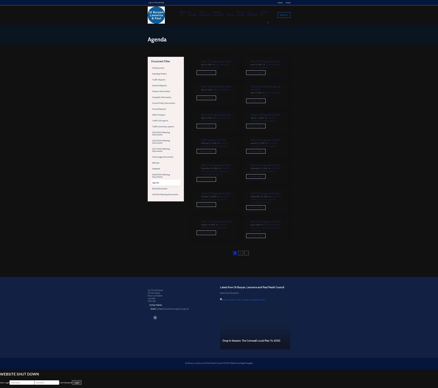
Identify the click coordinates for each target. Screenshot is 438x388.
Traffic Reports (158, 79)
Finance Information (161, 91)
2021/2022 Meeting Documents (161, 149)
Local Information (252, 13)
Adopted (156, 168)
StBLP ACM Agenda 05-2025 (216, 86)
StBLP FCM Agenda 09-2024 (266, 193)
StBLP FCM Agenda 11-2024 (265, 165)
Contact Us (264, 13)
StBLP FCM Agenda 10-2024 (216, 193)
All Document (158, 68)
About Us (182, 13)
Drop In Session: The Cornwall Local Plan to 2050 (251, 340)
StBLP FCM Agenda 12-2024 (215, 165)
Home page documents (162, 157)
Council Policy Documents (163, 103)
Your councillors (192, 13)
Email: (170, 309)
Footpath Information (161, 97)
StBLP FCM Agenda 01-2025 (265, 140)
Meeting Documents (218, 13)
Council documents (204, 13)
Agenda (155, 182)
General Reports (159, 85)
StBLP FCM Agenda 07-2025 (216, 61)
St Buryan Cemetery (240, 13)
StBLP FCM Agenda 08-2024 (216, 221)
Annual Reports (159, 109)
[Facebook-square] (155, 317)
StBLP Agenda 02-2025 (213, 140)
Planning (230, 15)
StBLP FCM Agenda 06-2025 (265, 61)
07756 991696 (155, 305)
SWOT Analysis (158, 114)
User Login (4, 382)
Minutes (155, 162)
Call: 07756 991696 (156, 2)
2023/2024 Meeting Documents (161, 141)
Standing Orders (159, 73)
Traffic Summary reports (163, 126)
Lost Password (65, 382)
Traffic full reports (160, 120)
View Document (206, 73)
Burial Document (159, 188)
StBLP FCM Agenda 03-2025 (265, 114)
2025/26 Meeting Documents (165, 194)
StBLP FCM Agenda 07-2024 (266, 221)
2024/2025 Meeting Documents (161, 175)
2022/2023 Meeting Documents (161, 133)
